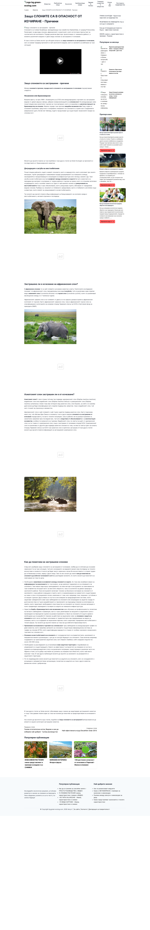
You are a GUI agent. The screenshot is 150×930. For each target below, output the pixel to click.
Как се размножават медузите (104, 788)
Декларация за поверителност (99, 809)
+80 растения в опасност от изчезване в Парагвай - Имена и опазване (84, 762)
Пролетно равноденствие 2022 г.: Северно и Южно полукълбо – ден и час (116, 48)
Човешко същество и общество (100, 4)
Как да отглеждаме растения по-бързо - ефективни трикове (111, 29)
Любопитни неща (58, 4)
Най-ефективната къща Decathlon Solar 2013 (79, 730)
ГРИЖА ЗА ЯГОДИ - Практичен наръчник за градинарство (110, 17)
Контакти (84, 809)
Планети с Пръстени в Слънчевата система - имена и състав (115, 71)
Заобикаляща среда (80, 4)
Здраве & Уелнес (90, 4)
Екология (68, 4)
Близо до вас (110, 4)
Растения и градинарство (120, 4)
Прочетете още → (106, 150)
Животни (47, 4)
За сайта (77, 809)
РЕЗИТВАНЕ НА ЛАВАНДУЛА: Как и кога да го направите (112, 23)
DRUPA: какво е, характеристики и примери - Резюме (112, 35)
